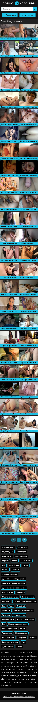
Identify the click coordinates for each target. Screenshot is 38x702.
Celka (19, 647)
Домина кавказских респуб (14, 588)
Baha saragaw (7, 592)
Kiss (3, 606)
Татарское (22, 638)
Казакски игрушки (10, 642)
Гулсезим (6, 601)
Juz (23, 642)
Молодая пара (21, 633)
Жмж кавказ (26, 561)
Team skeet (7, 633)
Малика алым (8, 619)
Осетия (5, 570)
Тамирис (6, 615)
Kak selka (21, 592)
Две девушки (8, 547)
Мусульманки (21, 556)
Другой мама (8, 647)
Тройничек (22, 547)
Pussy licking (14, 565)
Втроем (5, 561)
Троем (14, 561)
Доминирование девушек (13, 579)
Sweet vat (21, 606)
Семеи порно (19, 615)
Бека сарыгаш (8, 638)
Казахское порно (19, 693)
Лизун (25, 565)
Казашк (33, 638)
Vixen (22, 628)
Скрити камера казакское (25, 601)
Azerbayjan (21, 552)
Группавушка (7, 552)
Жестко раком (28, 597)
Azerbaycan (7, 556)
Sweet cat (6, 610)
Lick (3, 565)
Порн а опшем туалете (17, 624)
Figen (11, 606)
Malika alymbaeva (9, 628)
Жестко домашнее (10, 597)
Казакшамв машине (25, 619)
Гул (3, 624)
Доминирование (9, 574)
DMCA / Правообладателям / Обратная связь (19, 697)
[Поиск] (35, 9)
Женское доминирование (13, 583)
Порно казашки (19, 3)
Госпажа (15, 570)
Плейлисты (11, 15)
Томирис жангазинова (23, 610)
